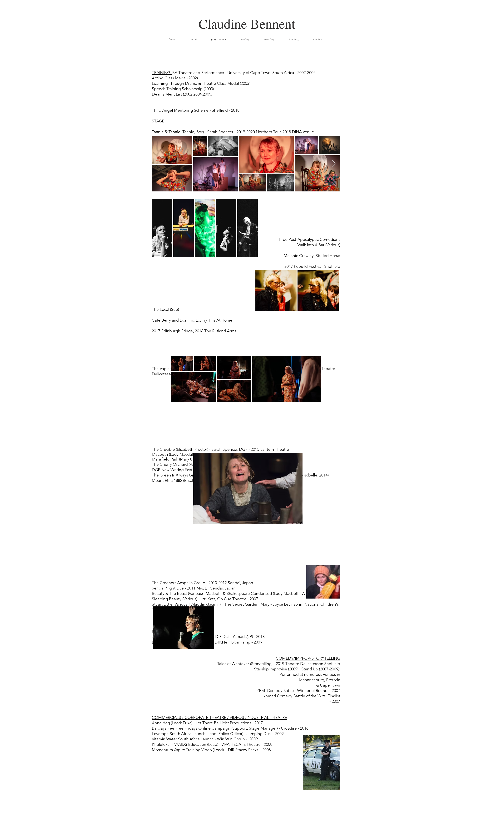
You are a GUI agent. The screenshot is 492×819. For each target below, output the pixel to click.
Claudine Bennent (247, 23)
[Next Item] (333, 163)
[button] (248, 488)
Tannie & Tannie (166, 131)
